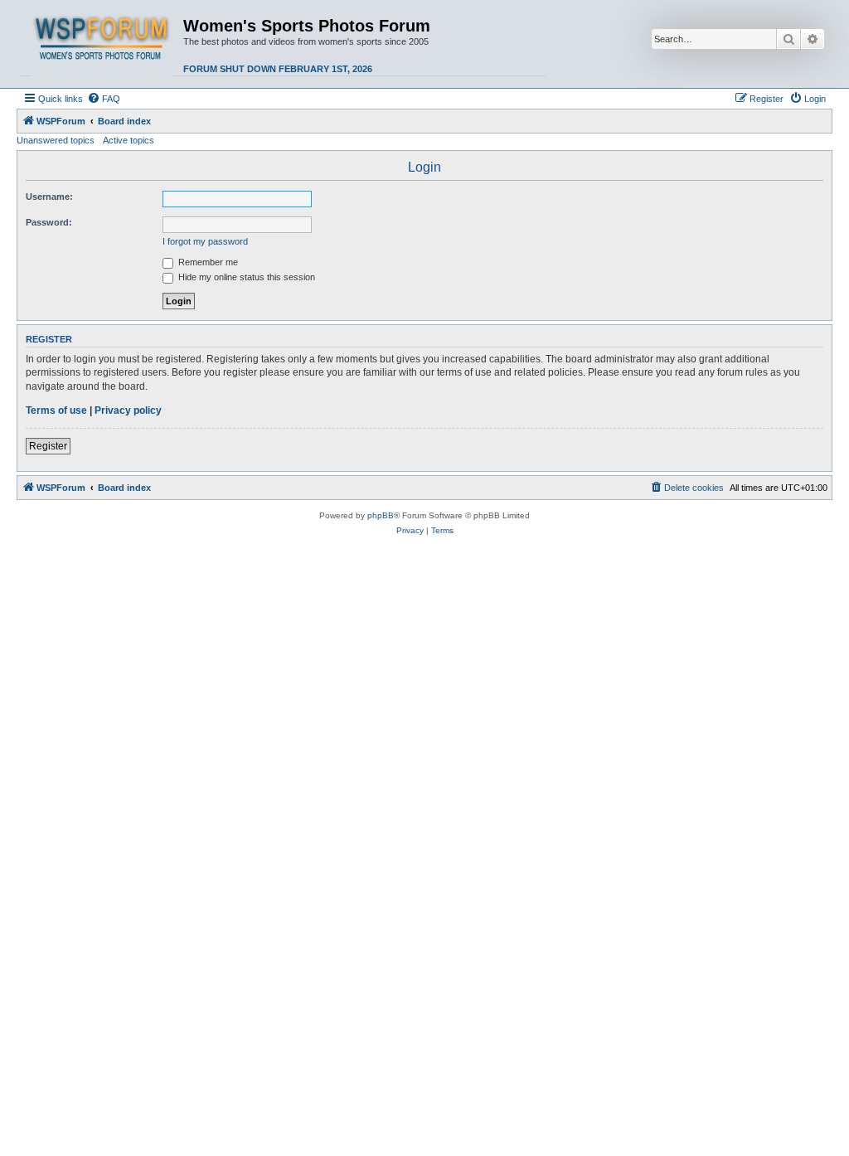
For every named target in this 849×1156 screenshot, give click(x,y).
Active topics (128, 140)
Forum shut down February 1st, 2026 (277, 69)
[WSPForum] (102, 44)
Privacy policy (128, 410)
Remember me (207, 262)
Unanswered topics (56, 140)
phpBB (380, 515)
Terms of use (56, 410)
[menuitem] (103, 99)
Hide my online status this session (245, 277)
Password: (49, 222)
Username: (49, 197)
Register (48, 446)
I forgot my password (205, 241)
